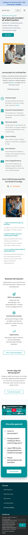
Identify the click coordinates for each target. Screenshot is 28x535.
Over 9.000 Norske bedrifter (13, 179)
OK (22, 525)
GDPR (17, 105)
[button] (14, 432)
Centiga (19, 181)
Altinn (12, 82)
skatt (16, 125)
